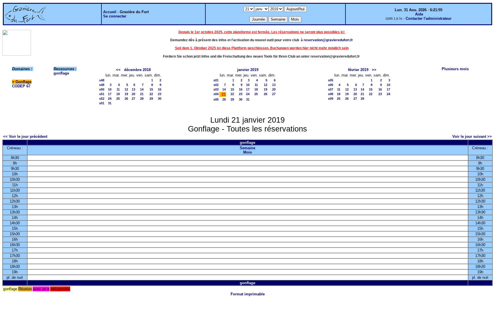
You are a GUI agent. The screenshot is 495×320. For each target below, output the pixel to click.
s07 (330, 89)
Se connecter (114, 16)
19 (126, 94)
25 (118, 98)
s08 (330, 94)
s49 (101, 85)
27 (133, 98)
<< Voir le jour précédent (25, 136)
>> (374, 70)
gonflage (61, 73)
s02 (216, 85)
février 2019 (358, 70)
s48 (101, 80)
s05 (216, 99)
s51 (101, 94)
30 (159, 98)
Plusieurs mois (455, 69)
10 (109, 89)
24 (109, 98)
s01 (101, 103)
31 (109, 103)
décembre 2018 (137, 70)
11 (118, 89)
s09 (330, 98)
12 (126, 89)
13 (133, 89)
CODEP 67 (21, 86)
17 (109, 94)
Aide (419, 14)
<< (118, 70)
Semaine (247, 148)
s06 (330, 85)
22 (151, 94)
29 (151, 98)
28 (142, 98)
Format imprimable (248, 294)
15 (151, 89)
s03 (216, 89)
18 (118, 94)
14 (142, 89)
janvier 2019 (247, 70)
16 (159, 89)
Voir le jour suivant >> (472, 136)
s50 (101, 89)
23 (159, 94)
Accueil (109, 12)
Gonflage (23, 82)
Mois (247, 152)
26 (126, 98)
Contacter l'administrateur (428, 18)
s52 (101, 98)
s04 (216, 94)
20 (133, 94)
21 (142, 94)
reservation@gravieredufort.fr (328, 40)
